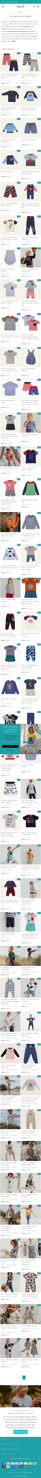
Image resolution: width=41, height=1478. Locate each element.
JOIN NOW (10, 746)
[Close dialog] (39, 725)
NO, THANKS (10, 750)
